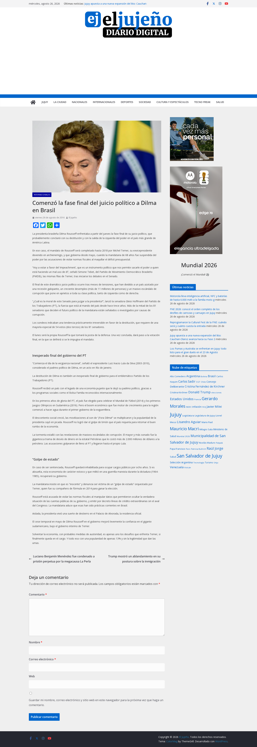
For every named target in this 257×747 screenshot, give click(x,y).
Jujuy (45, 102)
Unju (216, 462)
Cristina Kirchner (179, 392)
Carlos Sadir (186, 381)
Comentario (38, 594)
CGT (198, 382)
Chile (203, 382)
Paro (188, 449)
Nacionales (79, 102)
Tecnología (198, 462)
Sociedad (145, 102)
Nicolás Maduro (207, 442)
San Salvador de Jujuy (199, 455)
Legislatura (188, 415)
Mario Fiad (207, 422)
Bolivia (204, 376)
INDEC (189, 407)
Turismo (209, 462)
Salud (220, 102)
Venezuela (177, 467)
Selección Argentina (181, 462)
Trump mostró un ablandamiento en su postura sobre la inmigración (134, 558)
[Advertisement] (128, 68)
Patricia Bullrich (198, 449)
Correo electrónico (42, 659)
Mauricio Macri (184, 428)
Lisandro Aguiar (189, 422)
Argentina (193, 376)
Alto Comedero (178, 376)
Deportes (127, 102)
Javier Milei (214, 406)
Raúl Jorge (215, 448)
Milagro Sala (206, 429)
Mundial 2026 (183, 436)
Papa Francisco (177, 448)
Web (32, 676)
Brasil (212, 376)
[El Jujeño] (33, 102)
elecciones (216, 392)
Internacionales (104, 102)
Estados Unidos (182, 399)
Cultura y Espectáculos (172, 102)
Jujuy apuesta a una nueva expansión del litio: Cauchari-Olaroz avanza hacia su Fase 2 (115, 5)
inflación (197, 406)
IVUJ (204, 407)
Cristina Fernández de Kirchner (205, 386)
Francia (197, 399)
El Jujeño (73, 217)
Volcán (187, 467)
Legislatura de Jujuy (205, 415)
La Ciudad (59, 102)
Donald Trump (199, 392)
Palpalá (219, 442)
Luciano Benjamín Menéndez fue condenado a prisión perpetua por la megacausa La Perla (64, 558)
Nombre (35, 642)
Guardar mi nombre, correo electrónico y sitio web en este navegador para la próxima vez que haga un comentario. (96, 702)
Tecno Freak (202, 102)
